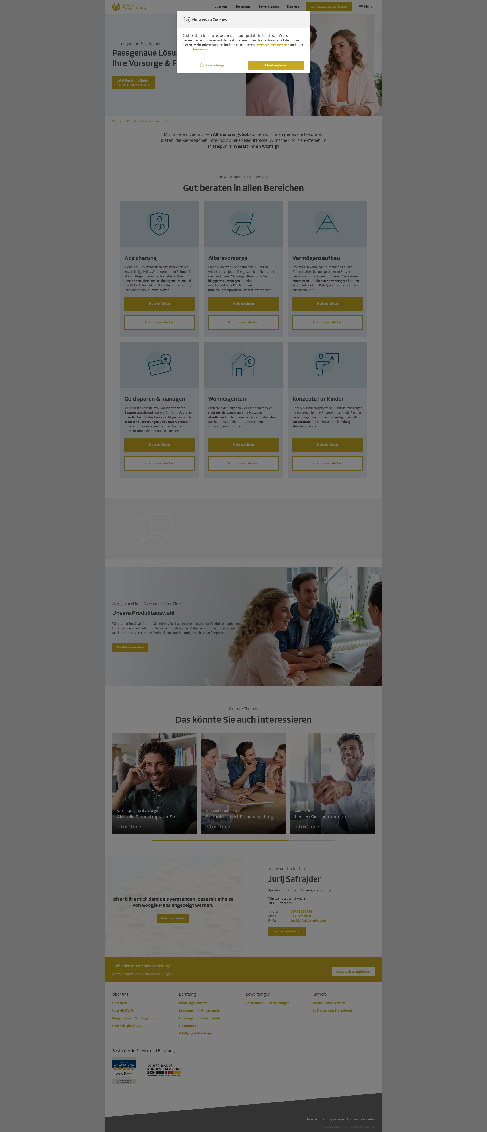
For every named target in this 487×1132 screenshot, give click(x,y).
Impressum (201, 49)
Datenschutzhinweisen (272, 45)
